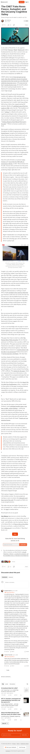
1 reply (7, 670)
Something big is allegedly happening (10, 716)
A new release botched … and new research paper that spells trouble (9, 704)
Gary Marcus (8, 20)
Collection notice (24, 743)
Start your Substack (11, 747)
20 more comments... (6, 676)
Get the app (22, 747)
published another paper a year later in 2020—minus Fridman (14, 407)
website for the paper (19, 371)
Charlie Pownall (8, 655)
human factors (5, 133)
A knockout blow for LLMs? (9, 688)
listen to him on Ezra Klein (21, 524)
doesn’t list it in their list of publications (14, 383)
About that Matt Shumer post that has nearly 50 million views (11, 713)
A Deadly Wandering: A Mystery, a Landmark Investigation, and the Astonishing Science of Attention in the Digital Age (15, 553)
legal (7, 509)
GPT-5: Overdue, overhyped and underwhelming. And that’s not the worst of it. (11, 700)
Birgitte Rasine (8, 590)
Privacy (14, 743)
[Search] (27, 684)
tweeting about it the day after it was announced (14, 351)
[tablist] (7, 577)
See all (4, 723)
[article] (15, 691)
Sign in (27, 2)
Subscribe (21, 2)
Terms (18, 743)
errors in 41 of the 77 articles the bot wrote (14, 84)
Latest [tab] (6, 684)
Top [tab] (3, 684)
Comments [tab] (4, 577)
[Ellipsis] (28, 590)
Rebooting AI (7, 528)
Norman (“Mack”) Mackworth (16, 50)
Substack (8, 751)
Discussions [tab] (12, 684)
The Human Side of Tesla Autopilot (13, 339)
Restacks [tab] (11, 577)
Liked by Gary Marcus (10, 592)
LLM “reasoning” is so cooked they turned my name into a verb (9, 690)
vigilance (7, 112)
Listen (26, 21)
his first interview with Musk (10, 354)
